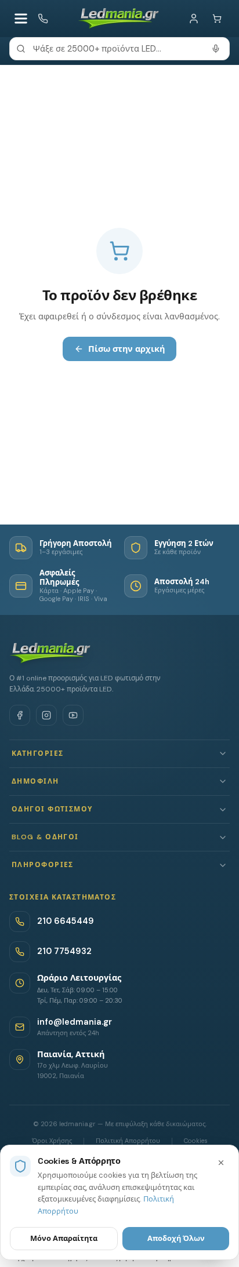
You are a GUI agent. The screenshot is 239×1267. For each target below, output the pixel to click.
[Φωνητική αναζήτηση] (216, 48)
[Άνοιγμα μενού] (20, 18)
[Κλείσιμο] (221, 1163)
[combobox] (119, 48)
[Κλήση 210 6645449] (42, 18)
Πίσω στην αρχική (126, 349)
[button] (119, 753)
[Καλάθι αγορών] (217, 18)
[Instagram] (46, 715)
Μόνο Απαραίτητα (63, 1238)
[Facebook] (19, 715)
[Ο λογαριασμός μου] (193, 18)
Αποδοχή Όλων (176, 1238)
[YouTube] (73, 715)
